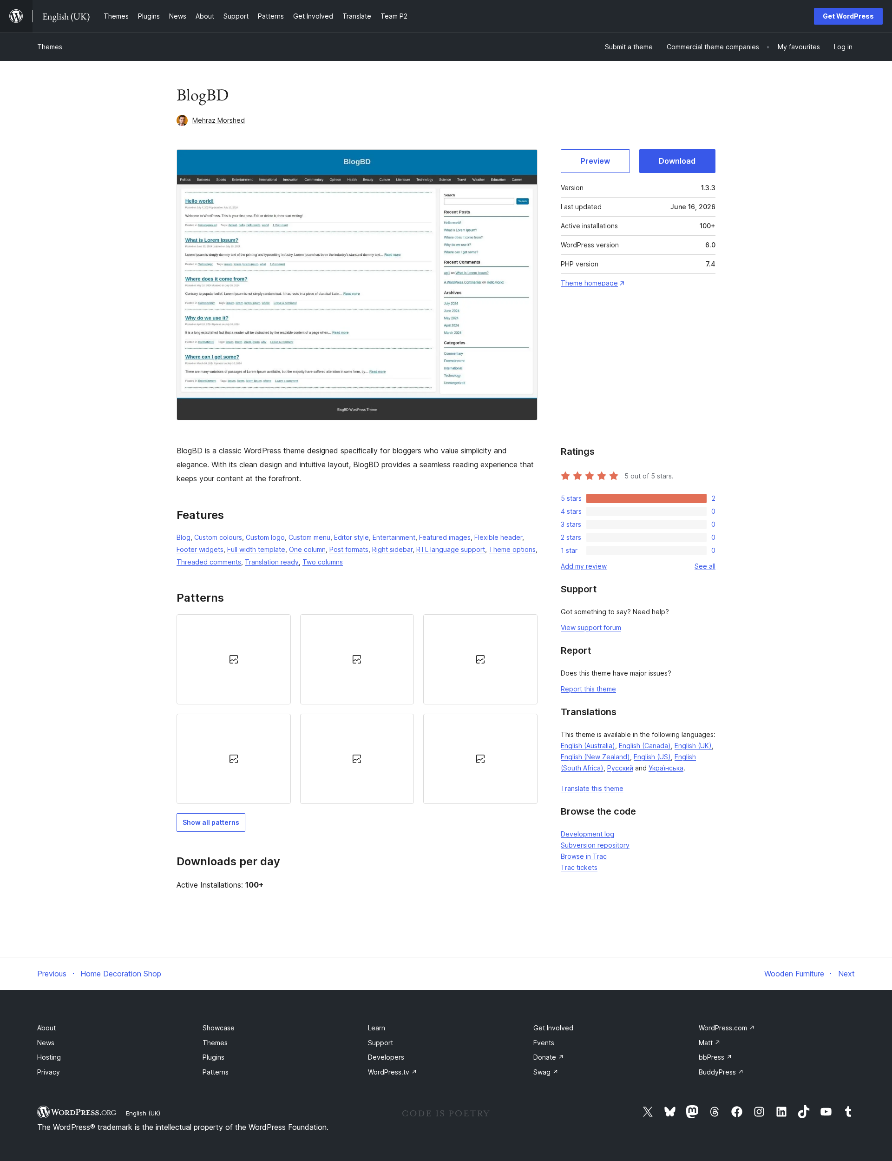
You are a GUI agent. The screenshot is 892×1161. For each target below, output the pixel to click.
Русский (620, 768)
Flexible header (498, 537)
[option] (234, 659)
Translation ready (272, 562)
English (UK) (693, 746)
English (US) (652, 757)
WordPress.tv (392, 1072)
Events (543, 1043)
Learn (376, 1028)
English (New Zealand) (595, 757)
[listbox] (357, 709)
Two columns (322, 562)
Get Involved (553, 1028)
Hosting (49, 1057)
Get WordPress (848, 16)
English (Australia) (588, 746)
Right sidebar (392, 549)
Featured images (445, 537)
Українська (666, 768)
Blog (183, 537)
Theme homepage (589, 283)
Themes (49, 47)
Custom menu (309, 537)
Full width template (256, 549)
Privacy (48, 1072)
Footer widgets (200, 549)
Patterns (216, 1072)
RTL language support (450, 549)
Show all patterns (211, 822)
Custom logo (265, 537)
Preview (595, 161)
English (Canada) (645, 746)
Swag (545, 1072)
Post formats (348, 549)
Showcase (219, 1028)
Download (677, 161)
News (45, 1043)
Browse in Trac (584, 856)
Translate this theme (592, 788)
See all (705, 566)
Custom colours (218, 537)
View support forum (591, 627)
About (46, 1028)
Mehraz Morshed (218, 120)
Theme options (512, 549)
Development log (587, 834)
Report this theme (588, 689)
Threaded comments (209, 562)
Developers (386, 1057)
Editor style (351, 537)
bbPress (715, 1057)
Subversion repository (595, 845)
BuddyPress (721, 1072)
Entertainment (394, 537)
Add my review (584, 566)
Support (380, 1043)
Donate (548, 1057)
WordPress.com (727, 1028)
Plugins (213, 1057)
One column (307, 549)
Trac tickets (579, 867)
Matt (710, 1043)
